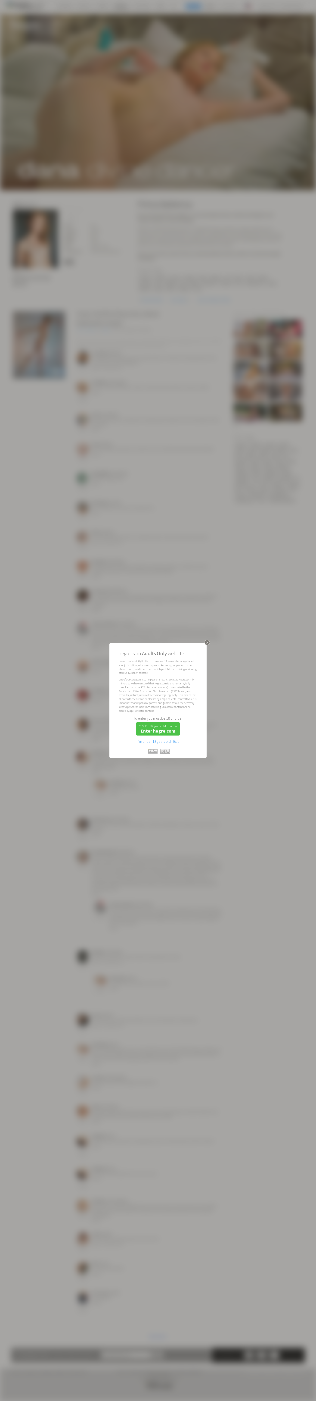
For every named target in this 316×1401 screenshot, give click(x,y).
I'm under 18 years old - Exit (158, 741)
